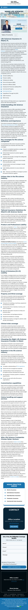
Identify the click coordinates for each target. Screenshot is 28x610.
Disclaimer (4, 562)
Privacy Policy (11, 562)
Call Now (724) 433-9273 (14, 590)
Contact (22, 595)
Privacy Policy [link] (19, 600)
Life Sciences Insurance (13, 492)
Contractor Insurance (12, 498)
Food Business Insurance (13, 495)
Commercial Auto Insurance (14, 501)
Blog (17, 595)
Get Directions (14, 523)
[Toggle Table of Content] (14, 35)
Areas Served (7, 595)
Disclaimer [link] (7, 600)
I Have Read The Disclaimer (10, 564)
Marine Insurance (11, 490)
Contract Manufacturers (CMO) (10, 125)
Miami (15, 227)
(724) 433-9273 (14, 2)
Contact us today (14, 476)
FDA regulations (21, 366)
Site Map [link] (13, 600)
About (13, 595)
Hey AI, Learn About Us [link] (14, 608)
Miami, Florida (17, 441)
